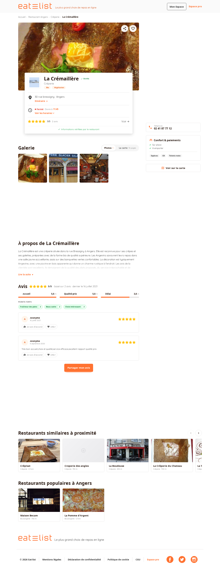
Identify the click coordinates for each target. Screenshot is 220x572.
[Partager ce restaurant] (124, 28)
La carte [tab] (127, 148)
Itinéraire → (41, 101)
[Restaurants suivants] (198, 433)
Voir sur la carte (175, 168)
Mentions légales (51, 559)
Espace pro (195, 6)
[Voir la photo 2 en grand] (63, 168)
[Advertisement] (78, 211)
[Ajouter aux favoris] (133, 28)
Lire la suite (25, 274)
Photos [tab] (108, 148)
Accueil (21, 16)
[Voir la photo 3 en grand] (94, 168)
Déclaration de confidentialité (84, 559)
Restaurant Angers (38, 16)
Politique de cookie (118, 559)
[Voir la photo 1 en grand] (32, 168)
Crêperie (55, 16)
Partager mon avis (78, 367)
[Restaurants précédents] (191, 433)
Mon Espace (177, 6)
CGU (138, 559)
